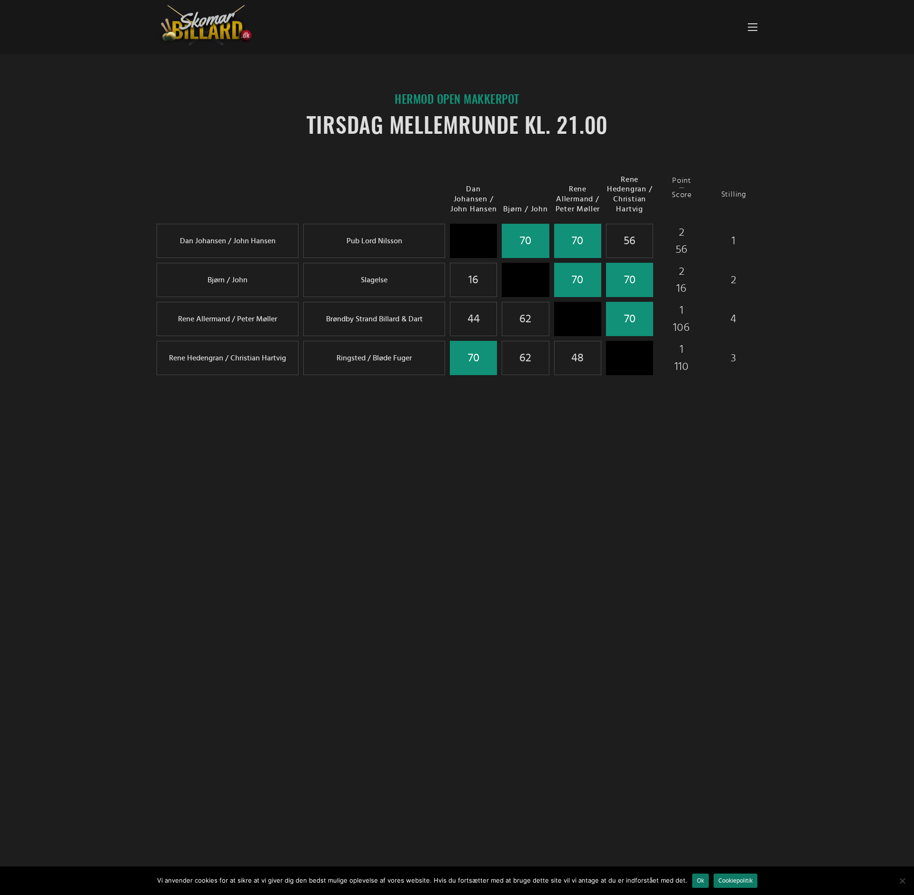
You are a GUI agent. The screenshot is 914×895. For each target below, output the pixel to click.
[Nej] (902, 880)
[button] (752, 27)
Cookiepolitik (735, 881)
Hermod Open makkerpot (457, 100)
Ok (700, 881)
